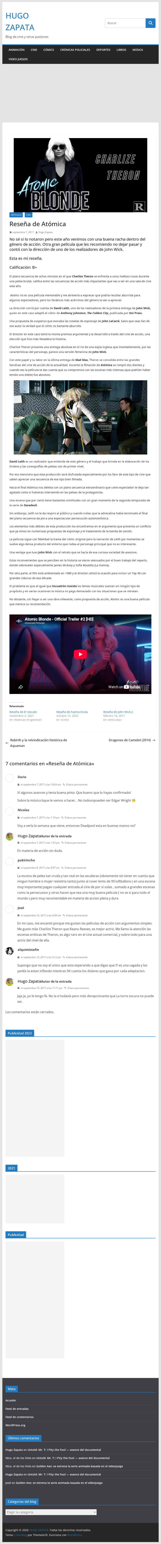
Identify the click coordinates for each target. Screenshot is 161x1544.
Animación (17, 50)
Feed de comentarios (19, 1417)
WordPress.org (15, 1425)
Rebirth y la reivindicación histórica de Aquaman (38, 743)
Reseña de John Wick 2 (118, 712)
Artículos (16, 214)
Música (138, 50)
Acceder (10, 1400)
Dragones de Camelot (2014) (130, 740)
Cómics (48, 50)
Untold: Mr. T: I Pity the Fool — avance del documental (64, 1450)
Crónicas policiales (75, 50)
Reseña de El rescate (23, 712)
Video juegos (18, 59)
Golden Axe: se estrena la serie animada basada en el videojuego (79, 1466)
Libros (121, 50)
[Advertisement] (80, 93)
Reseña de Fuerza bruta (72, 712)
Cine (34, 50)
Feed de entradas (17, 1409)
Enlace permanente (77, 784)
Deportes (103, 50)
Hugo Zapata (45, 232)
